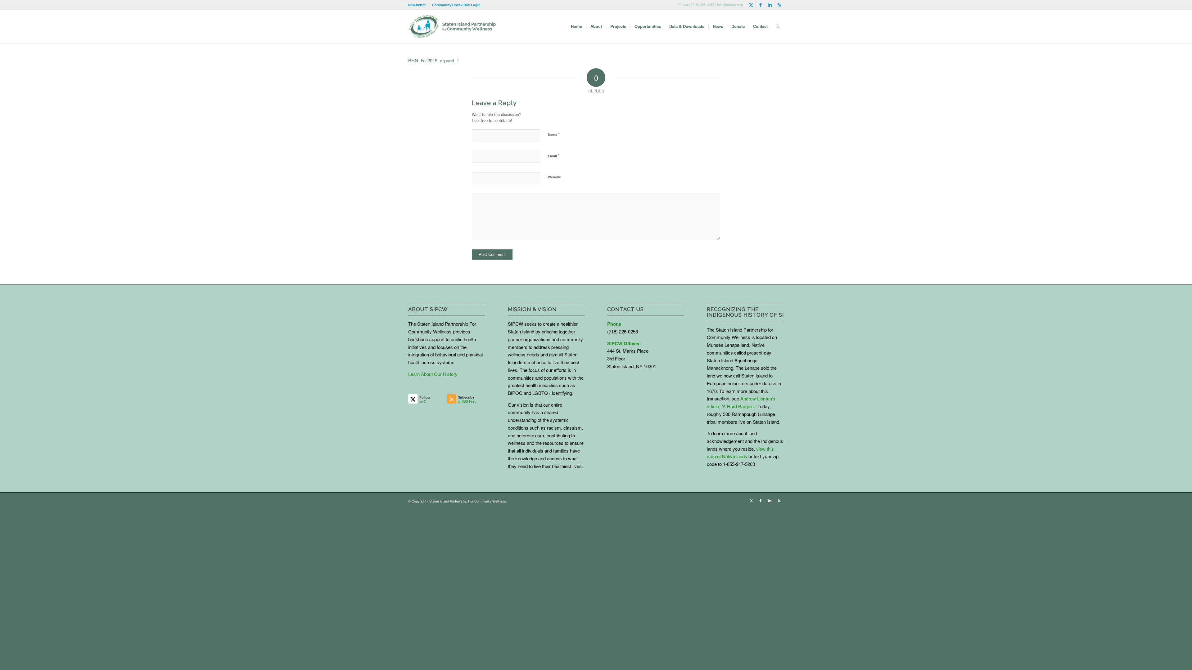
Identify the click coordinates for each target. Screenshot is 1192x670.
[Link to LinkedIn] (769, 4)
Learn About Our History (433, 374)
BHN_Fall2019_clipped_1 (433, 60)
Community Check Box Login (456, 4)
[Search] (778, 26)
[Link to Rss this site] (779, 4)
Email (553, 156)
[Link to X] (751, 4)
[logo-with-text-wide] (452, 26)
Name (554, 134)
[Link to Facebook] (760, 4)
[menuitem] (418, 5)
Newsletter (417, 4)
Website (554, 177)
